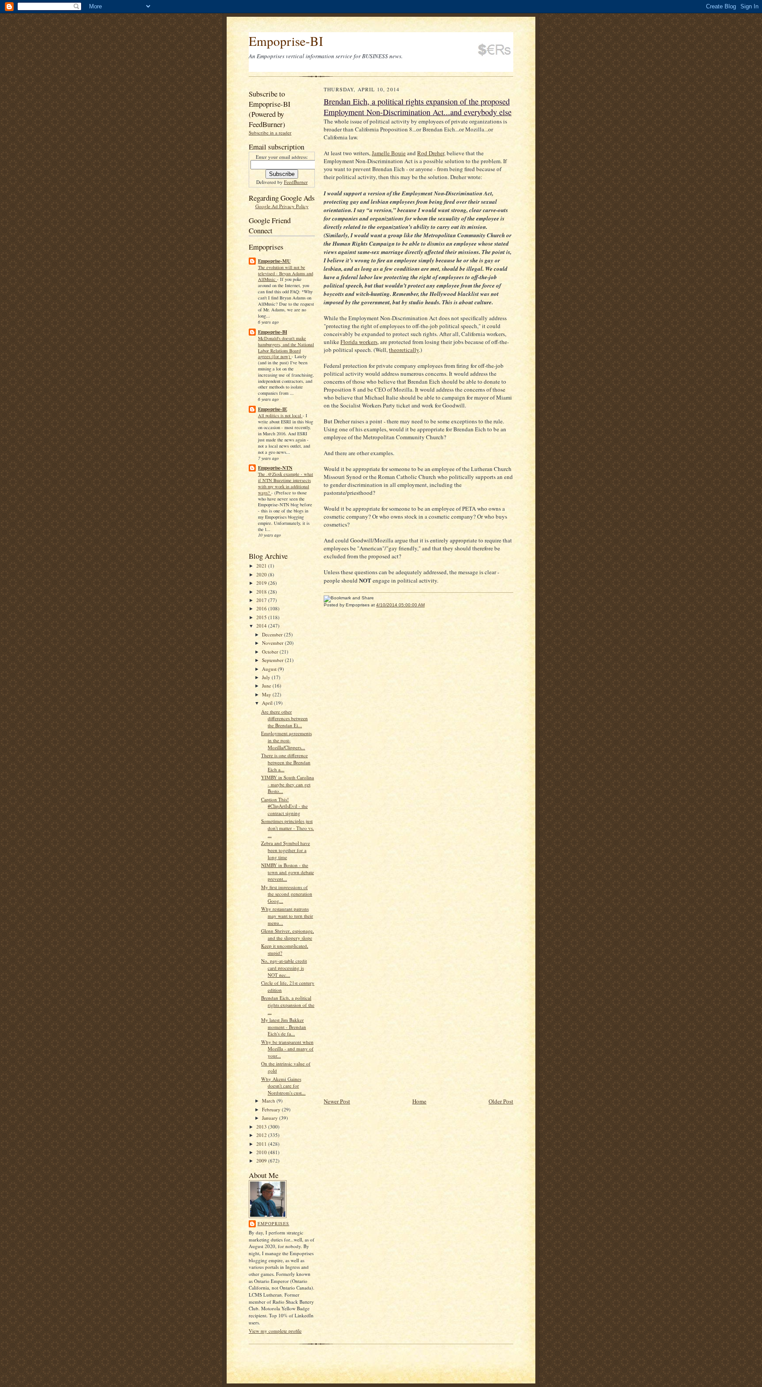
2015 (262, 617)
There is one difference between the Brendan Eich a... (285, 762)
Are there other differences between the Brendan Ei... (284, 718)
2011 (262, 1143)
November (273, 642)
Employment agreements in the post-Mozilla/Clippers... (286, 740)
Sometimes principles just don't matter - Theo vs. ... (287, 828)
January (270, 1117)
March (269, 1100)
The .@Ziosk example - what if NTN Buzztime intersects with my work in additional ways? (285, 483)
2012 (262, 1135)
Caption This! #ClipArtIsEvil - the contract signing (284, 806)
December (273, 634)
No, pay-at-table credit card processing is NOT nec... (284, 967)
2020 (262, 574)
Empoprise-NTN (275, 467)
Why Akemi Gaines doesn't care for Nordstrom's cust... (283, 1086)
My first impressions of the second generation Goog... (286, 894)
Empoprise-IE (272, 409)
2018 (262, 591)
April (268, 702)
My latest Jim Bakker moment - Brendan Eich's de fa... (283, 1027)
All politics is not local (280, 415)
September (273, 660)
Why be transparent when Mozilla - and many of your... (287, 1049)
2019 (262, 582)
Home (419, 1101)
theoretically (404, 350)
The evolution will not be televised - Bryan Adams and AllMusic (285, 273)
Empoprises (273, 1223)
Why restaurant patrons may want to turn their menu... (287, 915)
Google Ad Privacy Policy (282, 206)
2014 (262, 625)
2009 (262, 1160)
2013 (262, 1126)
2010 (262, 1152)
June (267, 685)
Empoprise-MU (274, 261)
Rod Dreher (430, 153)
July (267, 677)
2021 (262, 565)
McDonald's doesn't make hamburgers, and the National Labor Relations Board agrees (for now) (286, 347)
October (271, 651)
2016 (262, 608)
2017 (262, 600)
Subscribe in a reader (270, 132)
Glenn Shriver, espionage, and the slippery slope (287, 934)
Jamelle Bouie (389, 153)
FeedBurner (296, 182)
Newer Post (337, 1101)
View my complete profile (275, 1330)
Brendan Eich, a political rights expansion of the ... (287, 1004)
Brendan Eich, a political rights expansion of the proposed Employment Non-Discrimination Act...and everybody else (418, 106)
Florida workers (358, 342)
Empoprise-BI (286, 40)
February (272, 1109)
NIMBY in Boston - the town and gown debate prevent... (287, 872)
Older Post (501, 1101)
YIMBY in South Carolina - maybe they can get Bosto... (287, 784)
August (270, 668)
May (267, 694)
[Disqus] (418, 736)
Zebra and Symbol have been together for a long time (285, 850)
